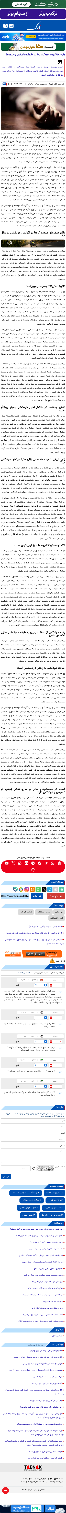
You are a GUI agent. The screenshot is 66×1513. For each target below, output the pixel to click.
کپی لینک (37, 896)
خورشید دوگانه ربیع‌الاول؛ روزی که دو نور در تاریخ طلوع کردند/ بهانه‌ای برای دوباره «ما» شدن (34, 941)
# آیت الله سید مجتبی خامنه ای (25, 1193)
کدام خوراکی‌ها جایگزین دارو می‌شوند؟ (46, 1383)
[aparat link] (33, 870)
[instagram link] (26, 863)
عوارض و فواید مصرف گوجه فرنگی (48, 1377)
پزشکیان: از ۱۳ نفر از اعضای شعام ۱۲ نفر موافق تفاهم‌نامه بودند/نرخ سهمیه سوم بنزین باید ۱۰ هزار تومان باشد (36, 1432)
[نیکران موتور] (33, 243)
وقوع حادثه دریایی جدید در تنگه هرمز (47, 1308)
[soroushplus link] (33, 863)
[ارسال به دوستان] (55, 889)
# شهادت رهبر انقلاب (28, 1207)
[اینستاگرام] (26, 889)
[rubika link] (59, 863)
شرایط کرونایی (26, 912)
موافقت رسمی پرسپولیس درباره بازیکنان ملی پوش (42, 1295)
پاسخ (17, 985)
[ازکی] (33, 37)
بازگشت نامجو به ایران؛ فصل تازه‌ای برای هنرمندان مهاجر (39, 1424)
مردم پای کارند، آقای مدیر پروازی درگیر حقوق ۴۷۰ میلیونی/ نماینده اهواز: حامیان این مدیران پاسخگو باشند (33, 1415)
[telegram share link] (49, 889)
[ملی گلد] (33, 4)
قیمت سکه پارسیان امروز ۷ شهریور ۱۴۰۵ (45, 1451)
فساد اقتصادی (56, 918)
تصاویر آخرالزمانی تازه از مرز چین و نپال (46, 1350)
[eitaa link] (20, 863)
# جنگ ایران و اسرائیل (31, 1200)
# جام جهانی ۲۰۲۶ (54, 1193)
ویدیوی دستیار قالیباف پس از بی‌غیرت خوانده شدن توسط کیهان (35, 1370)
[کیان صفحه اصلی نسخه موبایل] (33, 1509)
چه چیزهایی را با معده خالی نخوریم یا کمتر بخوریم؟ (41, 1407)
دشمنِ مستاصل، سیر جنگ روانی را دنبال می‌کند (43, 1275)
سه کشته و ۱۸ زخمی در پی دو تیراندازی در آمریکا (43, 1314)
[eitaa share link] (32, 889)
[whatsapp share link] (38, 889)
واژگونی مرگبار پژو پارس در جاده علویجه (46, 1400)
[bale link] (40, 863)
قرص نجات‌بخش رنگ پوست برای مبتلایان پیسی (42, 1363)
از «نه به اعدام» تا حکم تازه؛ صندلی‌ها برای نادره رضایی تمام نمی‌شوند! (34, 933)
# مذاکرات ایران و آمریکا (52, 1215)
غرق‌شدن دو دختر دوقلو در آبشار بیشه (47, 1281)
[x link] (13, 863)
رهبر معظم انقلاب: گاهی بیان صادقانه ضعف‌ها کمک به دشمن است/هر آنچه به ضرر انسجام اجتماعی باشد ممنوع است (34, 1443)
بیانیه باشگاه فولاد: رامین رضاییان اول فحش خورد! (42, 1262)
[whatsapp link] (53, 863)
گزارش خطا (60, 961)
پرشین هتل (57, 1336)
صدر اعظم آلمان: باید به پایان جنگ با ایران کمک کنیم (41, 1255)
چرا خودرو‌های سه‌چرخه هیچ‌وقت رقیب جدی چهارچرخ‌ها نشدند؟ (36, 1229)
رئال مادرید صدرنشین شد (52, 1301)
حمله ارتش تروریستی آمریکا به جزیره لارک (45, 926)
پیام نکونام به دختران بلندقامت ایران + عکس (45, 1288)
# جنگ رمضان (29, 1215)
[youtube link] (7, 863)
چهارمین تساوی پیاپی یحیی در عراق (48, 1268)
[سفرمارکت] (33, 953)
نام (63, 1120)
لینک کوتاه (57, 896)
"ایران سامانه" (26, 1489)
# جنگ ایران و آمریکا (54, 1207)
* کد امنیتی (60, 1167)
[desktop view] (11, 26)
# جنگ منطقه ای (55, 1200)
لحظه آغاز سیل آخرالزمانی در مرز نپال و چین (44, 1458)
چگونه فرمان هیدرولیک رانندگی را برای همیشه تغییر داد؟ (39, 1235)
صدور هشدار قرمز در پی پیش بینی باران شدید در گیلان (40, 1321)
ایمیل (62, 1133)
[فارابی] (33, 47)
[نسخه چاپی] (61, 889)
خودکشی (59, 912)
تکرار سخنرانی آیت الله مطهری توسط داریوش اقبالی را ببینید (38, 1357)
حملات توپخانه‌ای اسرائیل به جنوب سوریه (45, 1249)
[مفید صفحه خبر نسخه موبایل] (33, 14)
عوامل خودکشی (43, 912)
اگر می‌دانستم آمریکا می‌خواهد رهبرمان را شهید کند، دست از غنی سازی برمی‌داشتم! (34, 1392)
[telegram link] (46, 863)
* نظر (62, 1145)
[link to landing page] (34, 26)
